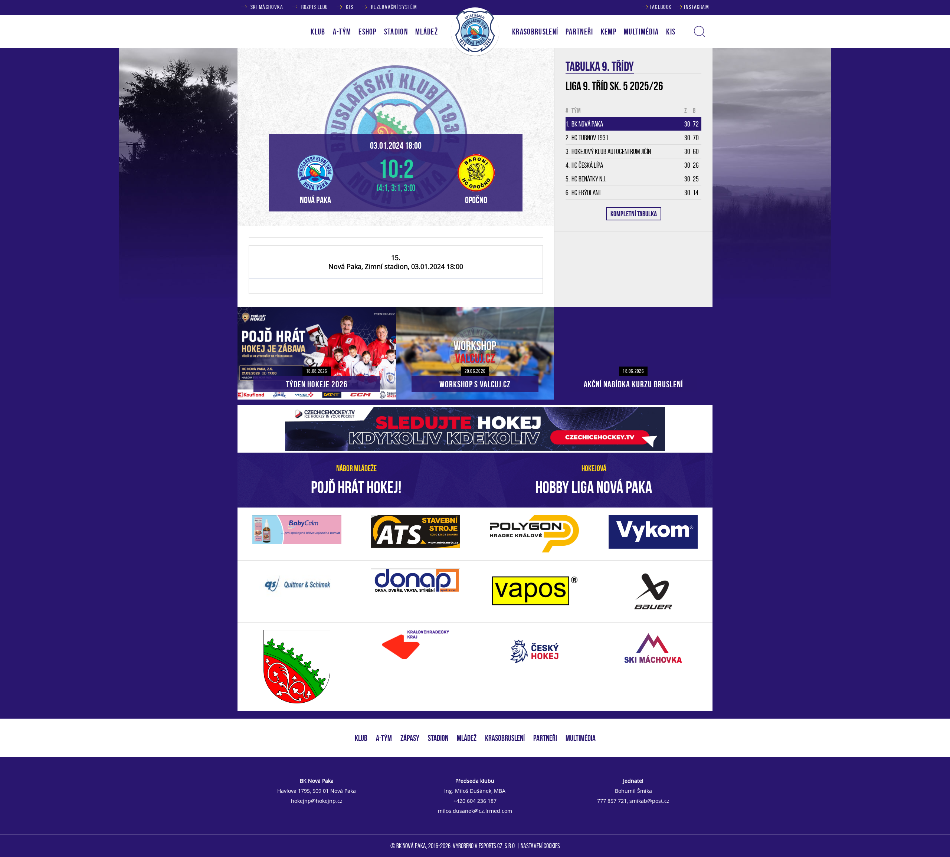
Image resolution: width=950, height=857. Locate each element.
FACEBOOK (661, 7)
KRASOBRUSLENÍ (535, 31)
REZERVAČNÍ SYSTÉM (394, 7)
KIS (349, 7)
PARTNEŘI (579, 31)
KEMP (608, 31)
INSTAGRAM (696, 7)
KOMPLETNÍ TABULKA (633, 214)
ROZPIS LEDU (314, 7)
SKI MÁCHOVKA (266, 7)
